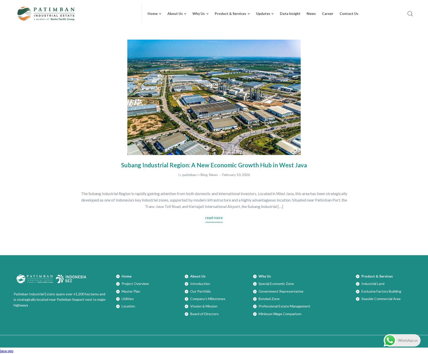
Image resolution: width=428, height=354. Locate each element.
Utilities (128, 299)
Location (128, 306)
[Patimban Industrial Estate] (75, 14)
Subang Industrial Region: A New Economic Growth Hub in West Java (214, 165)
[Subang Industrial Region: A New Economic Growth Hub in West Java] (214, 97)
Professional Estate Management (284, 306)
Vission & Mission (203, 306)
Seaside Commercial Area (381, 299)
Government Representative (281, 291)
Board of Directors (204, 314)
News (213, 175)
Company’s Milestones (207, 299)
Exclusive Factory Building (381, 291)
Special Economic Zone (276, 283)
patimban (189, 175)
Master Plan (131, 291)
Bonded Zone (269, 299)
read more (214, 217)
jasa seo (6, 350)
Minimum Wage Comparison (280, 314)
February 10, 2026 (236, 175)
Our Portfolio (200, 291)
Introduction (200, 283)
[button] (364, 14)
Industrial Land (372, 283)
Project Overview (135, 283)
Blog (204, 175)
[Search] (410, 13)
